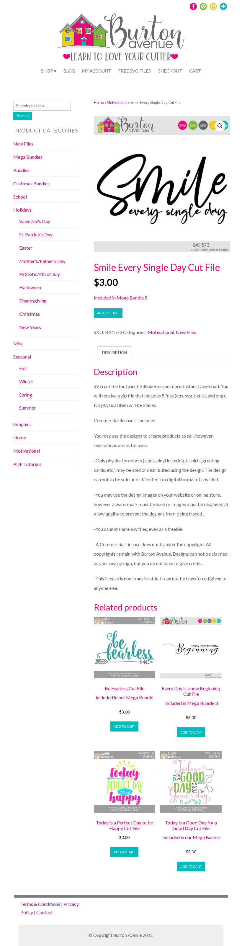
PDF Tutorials (27, 464)
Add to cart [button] (124, 726)
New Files (186, 332)
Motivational (117, 102)
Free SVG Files (134, 70)
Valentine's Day (34, 221)
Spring (25, 394)
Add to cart (108, 313)
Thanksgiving (33, 300)
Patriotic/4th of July (39, 274)
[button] (220, 126)
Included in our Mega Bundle (124, 697)
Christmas (29, 314)
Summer (27, 407)
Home (99, 102)
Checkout (170, 70)
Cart (195, 70)
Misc (18, 343)
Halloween (30, 287)
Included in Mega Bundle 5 (120, 297)
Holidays (22, 209)
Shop (47, 70)
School (20, 196)
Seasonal (22, 356)
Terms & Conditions (40, 904)
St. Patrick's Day (36, 234)
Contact (44, 912)
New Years (30, 327)
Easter (25, 248)
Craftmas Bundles (31, 183)
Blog (69, 70)
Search (23, 116)
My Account (96, 70)
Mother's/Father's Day (42, 261)
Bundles (21, 170)
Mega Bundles (27, 157)
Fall (23, 368)
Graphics (22, 424)
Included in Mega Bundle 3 (191, 703)
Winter (26, 381)
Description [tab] (114, 352)
